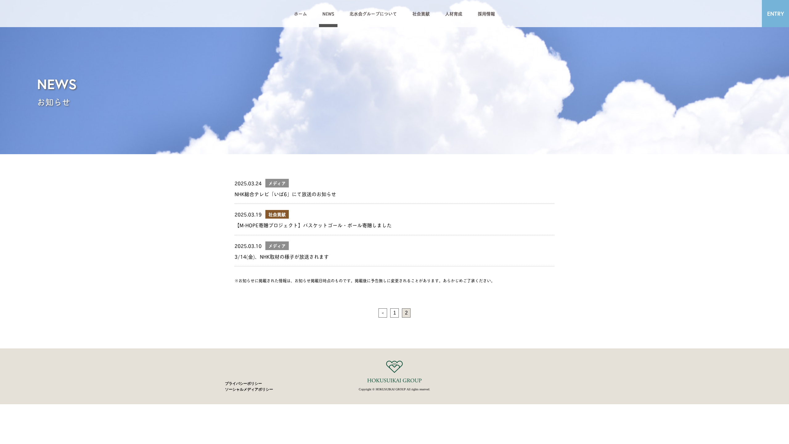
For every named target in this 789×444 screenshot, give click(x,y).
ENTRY (775, 13)
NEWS (328, 13)
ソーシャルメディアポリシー (249, 389)
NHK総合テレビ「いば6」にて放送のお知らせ (285, 194)
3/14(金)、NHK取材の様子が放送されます (282, 256)
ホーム (300, 13)
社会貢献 (421, 13)
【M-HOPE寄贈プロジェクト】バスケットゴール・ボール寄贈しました (313, 225)
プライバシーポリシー (243, 383)
